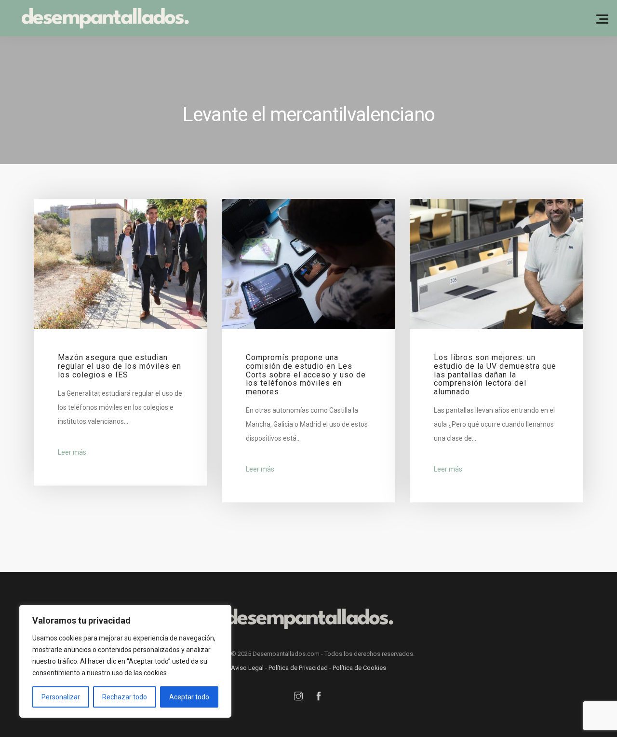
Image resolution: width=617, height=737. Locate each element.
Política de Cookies (359, 667)
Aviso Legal (247, 667)
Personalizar (60, 697)
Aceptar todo (189, 697)
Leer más (72, 452)
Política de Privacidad (298, 667)
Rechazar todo (124, 697)
